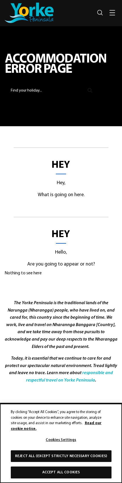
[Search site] (100, 13)
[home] (29, 13)
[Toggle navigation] (112, 13)
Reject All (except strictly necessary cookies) (61, 456)
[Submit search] (90, 90)
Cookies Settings (61, 440)
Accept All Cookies (61, 472)
